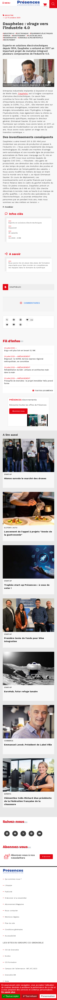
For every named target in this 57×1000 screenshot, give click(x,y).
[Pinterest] (31, 833)
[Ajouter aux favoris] (7, 324)
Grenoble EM (10, 975)
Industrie (9, 15)
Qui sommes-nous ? (13, 879)
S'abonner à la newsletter (16, 898)
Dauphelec (23, 93)
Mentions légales (12, 917)
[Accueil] (28, 3)
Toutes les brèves (44, 391)
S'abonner (46, 857)
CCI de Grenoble (12, 950)
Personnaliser (48, 996)
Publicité (8, 892)
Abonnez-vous (18, 411)
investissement (18, 35)
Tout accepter (12, 996)
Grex (7, 981)
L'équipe (8, 885)
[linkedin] (20, 319)
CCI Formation (10, 962)
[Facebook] (13, 319)
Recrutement (9, 40)
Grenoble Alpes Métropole (30, 38)
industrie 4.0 (8, 33)
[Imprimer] (20, 324)
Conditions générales (14, 929)
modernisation (9, 38)
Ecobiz (8, 956)
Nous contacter (11, 911)
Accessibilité (10, 936)
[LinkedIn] (7, 833)
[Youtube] (39, 833)
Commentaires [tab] (32, 303)
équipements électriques (41, 33)
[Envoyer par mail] (13, 324)
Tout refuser (31, 996)
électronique (21, 33)
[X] (7, 319)
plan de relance (34, 35)
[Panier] (45, 5)
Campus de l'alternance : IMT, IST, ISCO (21, 969)
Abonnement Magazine (14, 904)
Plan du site (10, 923)
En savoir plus (8, 992)
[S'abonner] (7, 857)
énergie (6, 35)
